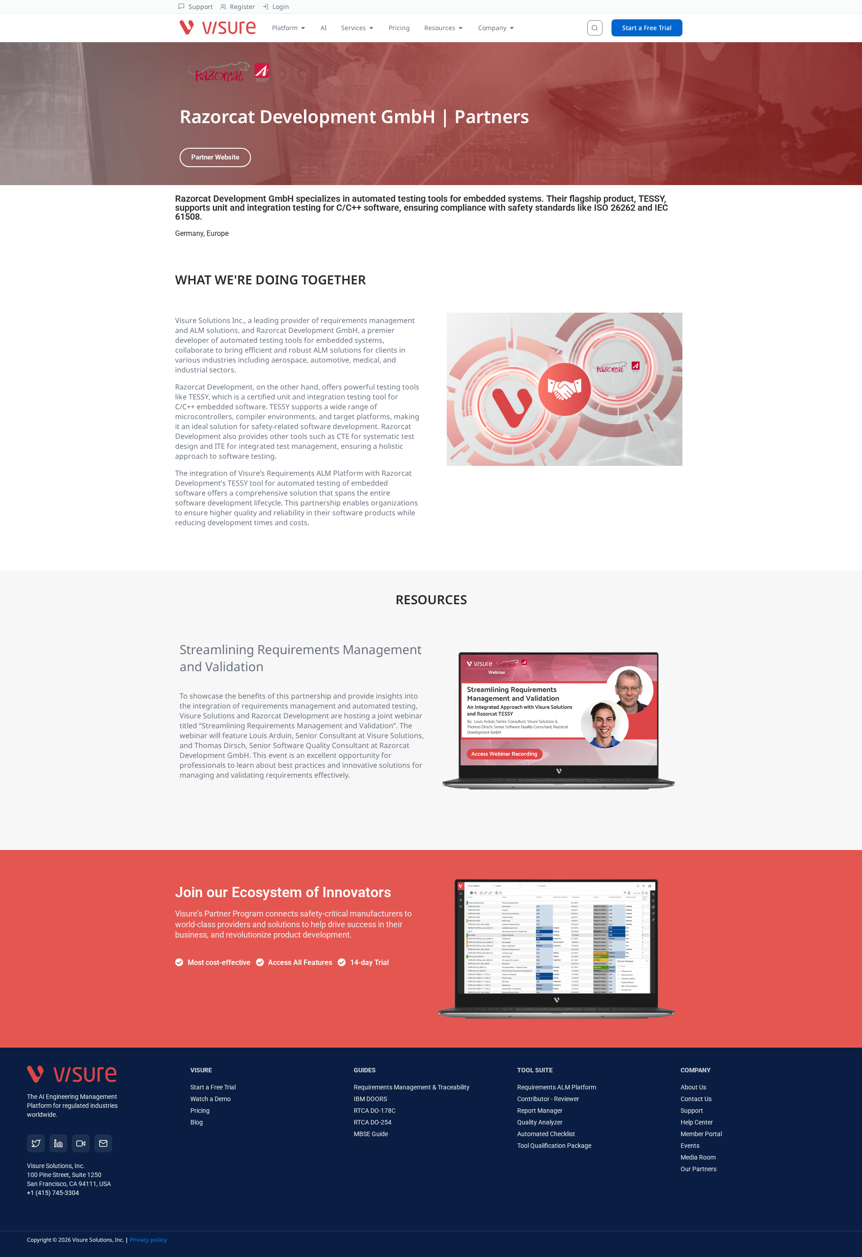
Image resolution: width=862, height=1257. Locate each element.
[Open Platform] (303, 27)
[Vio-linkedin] (58, 1143)
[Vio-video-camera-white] (81, 1143)
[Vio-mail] (103, 1143)
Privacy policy (148, 1240)
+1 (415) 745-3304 (53, 1192)
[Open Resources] (460, 27)
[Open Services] (371, 27)
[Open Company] (512, 27)
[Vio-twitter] (36, 1143)
